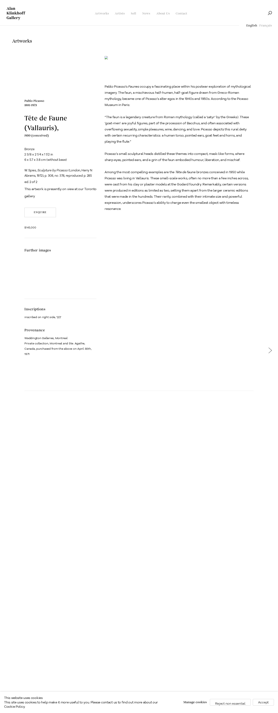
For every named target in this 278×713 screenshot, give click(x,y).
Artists (120, 13)
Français (265, 26)
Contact (181, 13)
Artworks (102, 13)
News (146, 13)
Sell (133, 13)
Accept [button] (263, 702)
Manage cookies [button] (195, 702)
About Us (163, 13)
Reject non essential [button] (230, 703)
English (251, 26)
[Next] (270, 352)
